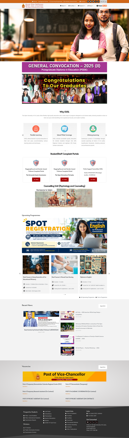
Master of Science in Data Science (62, 277)
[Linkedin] (93, 1)
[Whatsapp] (96, 1)
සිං (103, 1)
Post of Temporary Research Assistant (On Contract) (38, 391)
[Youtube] (91, 1)
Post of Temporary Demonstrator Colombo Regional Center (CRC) (42, 384)
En (101, 1)
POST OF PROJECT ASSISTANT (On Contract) (36, 399)
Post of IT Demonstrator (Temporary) (76, 384)
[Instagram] (98, 1)
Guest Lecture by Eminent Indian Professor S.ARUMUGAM (41, 330)
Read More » (25, 386)
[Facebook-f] (91, 422)
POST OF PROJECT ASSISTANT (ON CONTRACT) (80, 399)
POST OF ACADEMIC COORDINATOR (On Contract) (81, 391)
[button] (2, 35)
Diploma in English (28, 277)
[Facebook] (88, 1)
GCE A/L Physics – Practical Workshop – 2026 (87, 348)
